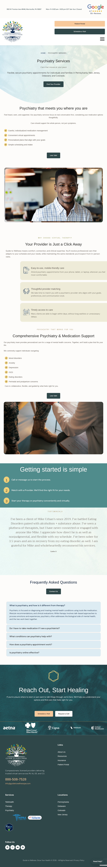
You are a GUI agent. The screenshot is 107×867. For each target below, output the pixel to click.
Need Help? (97, 861)
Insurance (62, 760)
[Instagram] (12, 847)
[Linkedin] (7, 847)
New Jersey (63, 815)
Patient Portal (63, 765)
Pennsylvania (63, 802)
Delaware (62, 806)
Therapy (8, 806)
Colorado (61, 810)
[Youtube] (17, 847)
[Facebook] (23, 847)
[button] (80, 24)
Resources (62, 756)
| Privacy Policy (78, 860)
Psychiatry (9, 810)
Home (43, 53)
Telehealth (9, 802)
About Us (61, 752)
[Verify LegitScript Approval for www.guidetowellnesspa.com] (9, 831)
